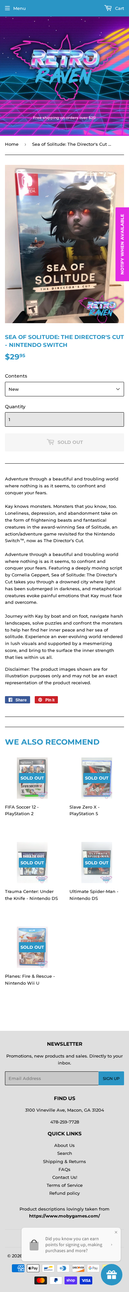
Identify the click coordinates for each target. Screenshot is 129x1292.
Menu (19, 8)
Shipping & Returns (64, 1161)
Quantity (15, 407)
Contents (16, 376)
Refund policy (64, 1193)
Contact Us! (64, 1177)
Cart (119, 8)
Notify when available (122, 244)
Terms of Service (65, 1185)
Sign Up (111, 1078)
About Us (64, 1145)
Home (12, 144)
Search (64, 1153)
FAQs (64, 1169)
